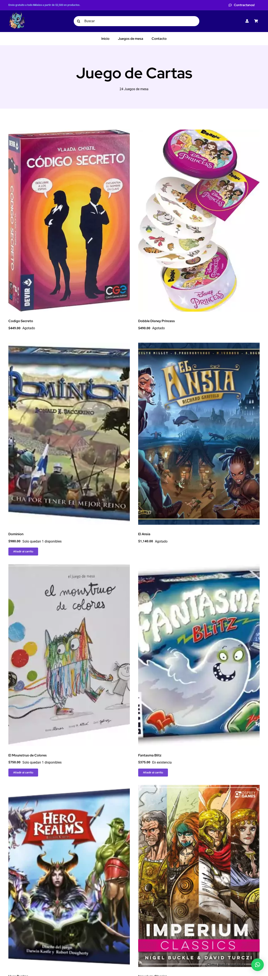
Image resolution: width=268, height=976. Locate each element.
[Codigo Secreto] (69, 132)
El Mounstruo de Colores (27, 755)
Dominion (15, 534)
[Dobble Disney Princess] (199, 132)
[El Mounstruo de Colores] (69, 567)
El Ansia (144, 534)
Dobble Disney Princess (156, 321)
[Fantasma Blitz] (199, 567)
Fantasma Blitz (149, 755)
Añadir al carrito (23, 551)
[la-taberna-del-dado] (16, 13)
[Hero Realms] (69, 788)
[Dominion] (69, 345)
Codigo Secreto (20, 321)
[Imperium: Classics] (199, 788)
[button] (257, 964)
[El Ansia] (199, 345)
